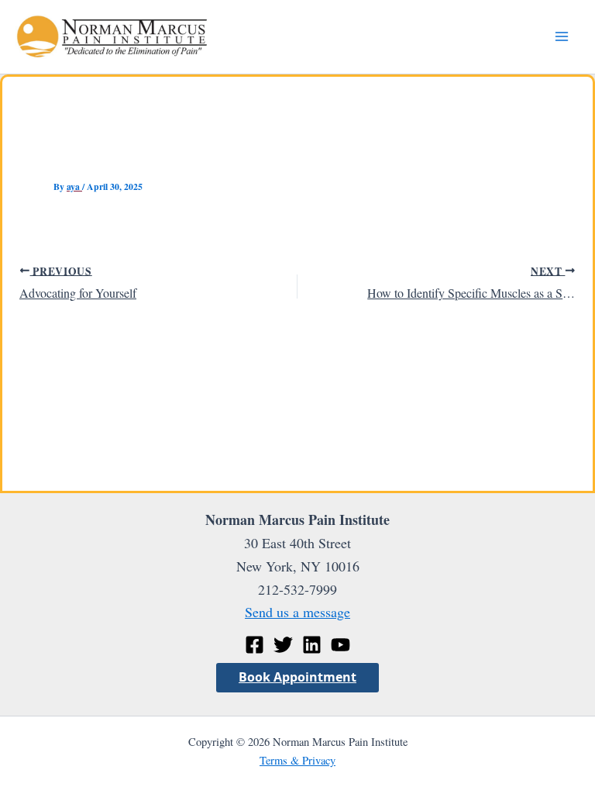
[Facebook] (254, 644)
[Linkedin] (312, 644)
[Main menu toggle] (561, 37)
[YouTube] (340, 644)
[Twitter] (283, 644)
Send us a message (297, 611)
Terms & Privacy (297, 760)
